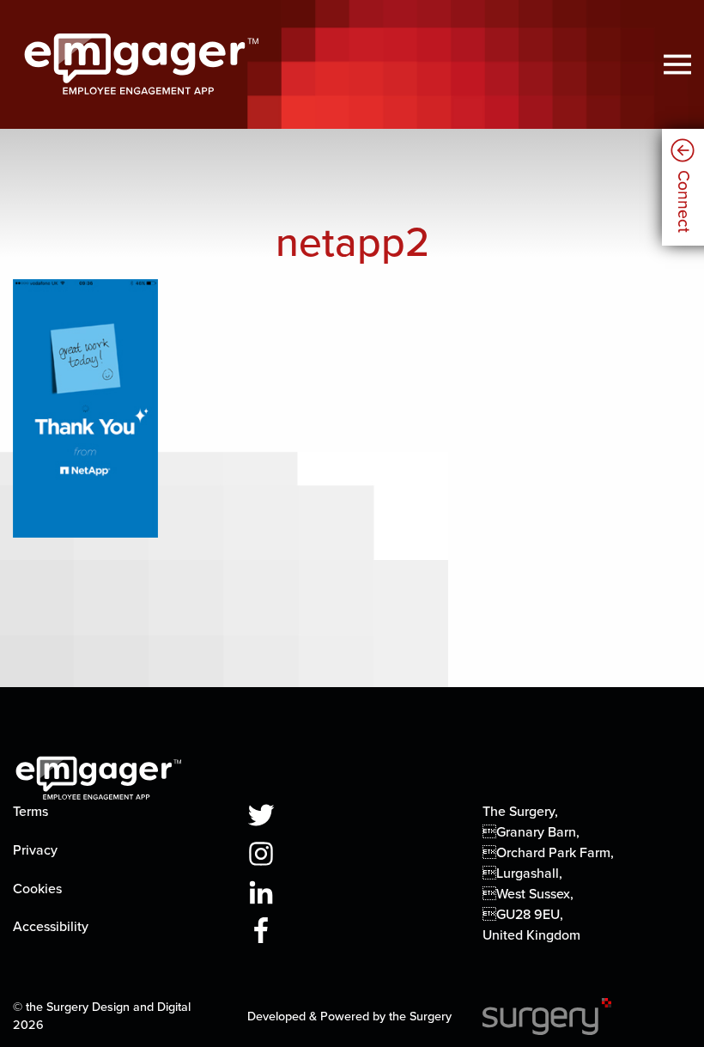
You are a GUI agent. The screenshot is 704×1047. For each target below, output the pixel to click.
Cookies (37, 889)
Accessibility (50, 926)
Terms (30, 811)
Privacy (35, 850)
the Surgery (420, 1016)
